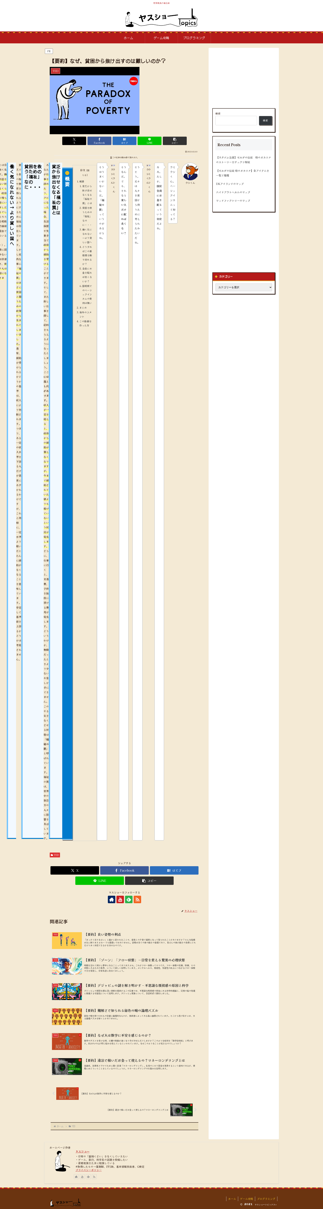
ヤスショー (83, 1151)
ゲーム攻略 (246, 1199)
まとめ (83, 307)
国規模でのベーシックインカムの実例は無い (87, 294)
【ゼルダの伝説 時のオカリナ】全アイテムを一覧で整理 (242, 173)
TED (56, 854)
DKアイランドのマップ (230, 184)
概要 (81, 181)
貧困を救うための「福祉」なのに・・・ (87, 216)
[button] (175, 141)
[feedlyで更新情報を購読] (129, 899)
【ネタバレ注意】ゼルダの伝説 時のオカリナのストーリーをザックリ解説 (243, 160)
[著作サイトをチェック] (111, 899)
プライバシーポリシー (89, 1170)
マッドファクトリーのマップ (233, 200)
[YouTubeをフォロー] (120, 899)
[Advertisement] (243, 78)
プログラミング (266, 1199)
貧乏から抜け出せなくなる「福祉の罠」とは (87, 194)
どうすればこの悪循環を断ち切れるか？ (87, 255)
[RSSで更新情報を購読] (137, 899)
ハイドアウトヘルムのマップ (233, 192)
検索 (218, 113)
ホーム (232, 1199)
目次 (82, 170)
